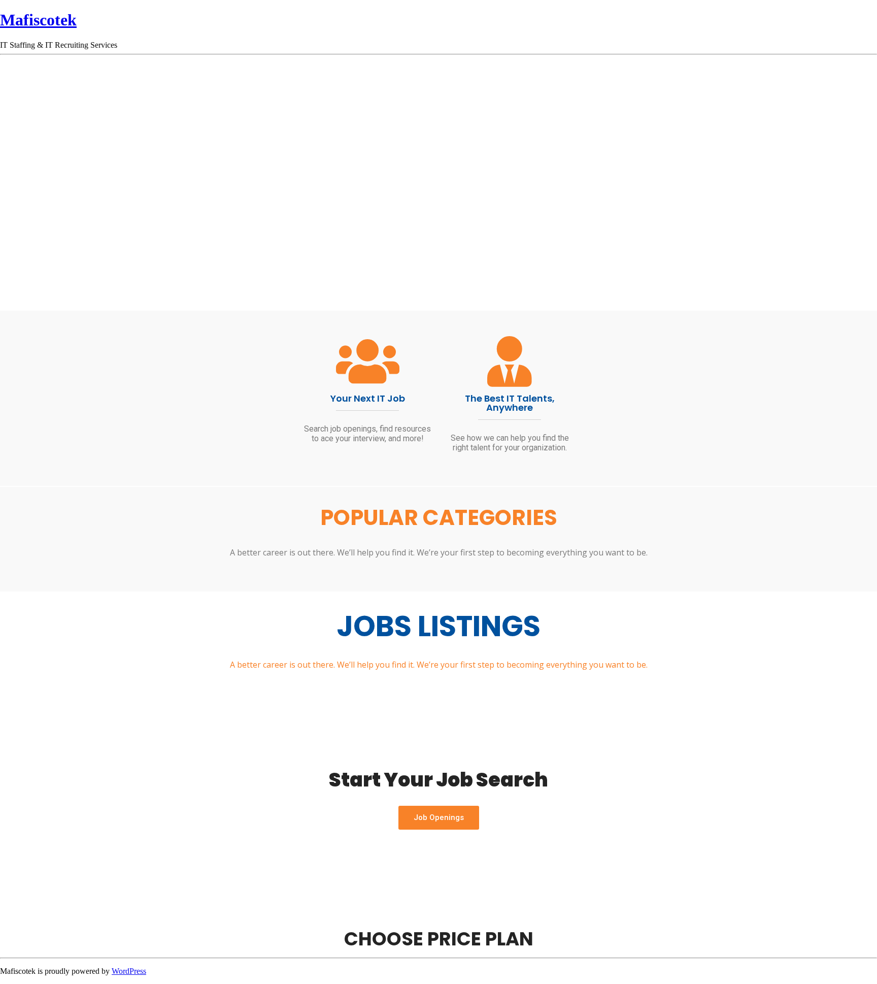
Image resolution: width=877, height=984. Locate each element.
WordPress (129, 971)
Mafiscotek (38, 20)
